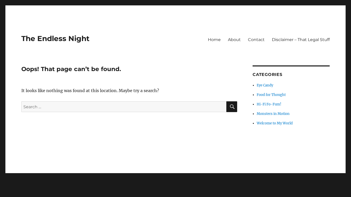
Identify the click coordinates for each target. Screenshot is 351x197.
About (234, 39)
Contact (256, 39)
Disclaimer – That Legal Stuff (301, 39)
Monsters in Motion (273, 114)
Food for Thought (271, 95)
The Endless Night (55, 38)
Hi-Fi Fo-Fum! (269, 104)
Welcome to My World (275, 123)
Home (214, 39)
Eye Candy (265, 85)
